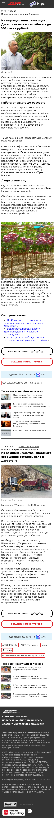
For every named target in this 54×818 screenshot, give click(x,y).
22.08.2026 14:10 (8, 446)
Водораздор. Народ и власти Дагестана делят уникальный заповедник (22, 331)
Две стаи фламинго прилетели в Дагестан (31, 430)
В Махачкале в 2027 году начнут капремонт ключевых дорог (27, 668)
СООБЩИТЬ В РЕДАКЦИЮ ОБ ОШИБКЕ (23, 724)
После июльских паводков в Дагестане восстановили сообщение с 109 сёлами (30, 695)
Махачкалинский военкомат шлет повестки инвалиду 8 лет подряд (28, 396)
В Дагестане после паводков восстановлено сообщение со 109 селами (31, 677)
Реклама (21, 716)
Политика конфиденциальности (22, 720)
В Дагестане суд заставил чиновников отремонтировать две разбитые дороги (30, 686)
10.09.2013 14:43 (8, 11)
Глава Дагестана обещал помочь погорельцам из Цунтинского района (25, 339)
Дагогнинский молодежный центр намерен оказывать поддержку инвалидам (31, 405)
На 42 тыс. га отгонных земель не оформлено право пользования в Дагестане (24, 323)
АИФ (9, 72)
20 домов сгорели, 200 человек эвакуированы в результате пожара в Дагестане (29, 424)
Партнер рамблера (26, 804)
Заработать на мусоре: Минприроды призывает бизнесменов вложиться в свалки (29, 415)
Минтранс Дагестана (11, 500)
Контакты (8, 716)
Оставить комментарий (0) (27, 362)
